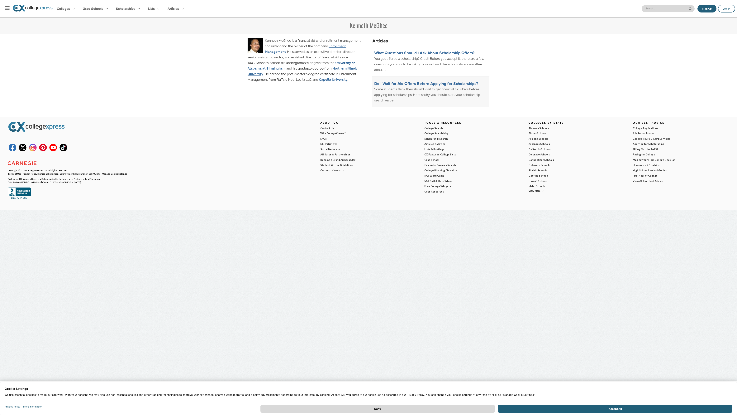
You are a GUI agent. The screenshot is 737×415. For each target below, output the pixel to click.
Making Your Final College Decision (654, 159)
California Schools (540, 149)
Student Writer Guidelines (336, 165)
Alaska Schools (538, 133)
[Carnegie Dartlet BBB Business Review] (19, 198)
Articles (174, 8)
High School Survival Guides (650, 170)
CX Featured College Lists (440, 154)
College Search (433, 128)
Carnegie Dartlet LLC (37, 170)
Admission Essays (643, 133)
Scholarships (126, 8)
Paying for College (644, 154)
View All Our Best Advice (648, 181)
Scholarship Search (436, 138)
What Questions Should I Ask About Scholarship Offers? (424, 53)
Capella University (333, 79)
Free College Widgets (437, 186)
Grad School (431, 159)
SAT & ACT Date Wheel (438, 181)
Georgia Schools (539, 175)
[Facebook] (12, 150)
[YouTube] (53, 150)
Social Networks (330, 149)
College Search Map (436, 133)
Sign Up (707, 8)
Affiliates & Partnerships (335, 154)
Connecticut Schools (541, 159)
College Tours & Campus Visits (651, 138)
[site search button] (691, 8)
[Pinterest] (43, 150)
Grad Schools (93, 8)
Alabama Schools (539, 128)
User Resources (434, 191)
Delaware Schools (539, 165)
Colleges (63, 8)
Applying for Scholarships (648, 143)
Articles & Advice (434, 143)
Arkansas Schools (539, 143)
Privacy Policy (30, 173)
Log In (726, 8)
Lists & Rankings (434, 149)
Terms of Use (14, 173)
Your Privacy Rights (70, 173)
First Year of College (645, 175)
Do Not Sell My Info (91, 173)
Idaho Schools (537, 186)
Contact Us (327, 128)
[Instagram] (33, 150)
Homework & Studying (646, 165)
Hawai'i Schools (538, 181)
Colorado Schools (539, 154)
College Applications (645, 128)
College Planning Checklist (440, 170)
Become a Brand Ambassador (337, 159)
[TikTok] (63, 150)
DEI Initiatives (328, 143)
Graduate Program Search (440, 165)
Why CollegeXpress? (333, 133)
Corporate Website (332, 170)
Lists (152, 8)
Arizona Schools (538, 138)
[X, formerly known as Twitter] (22, 150)
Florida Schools (538, 170)
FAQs (323, 138)
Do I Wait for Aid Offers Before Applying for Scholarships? (426, 83)
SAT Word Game (434, 175)
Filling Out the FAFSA (646, 149)
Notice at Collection (48, 173)
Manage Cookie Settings (114, 173)
